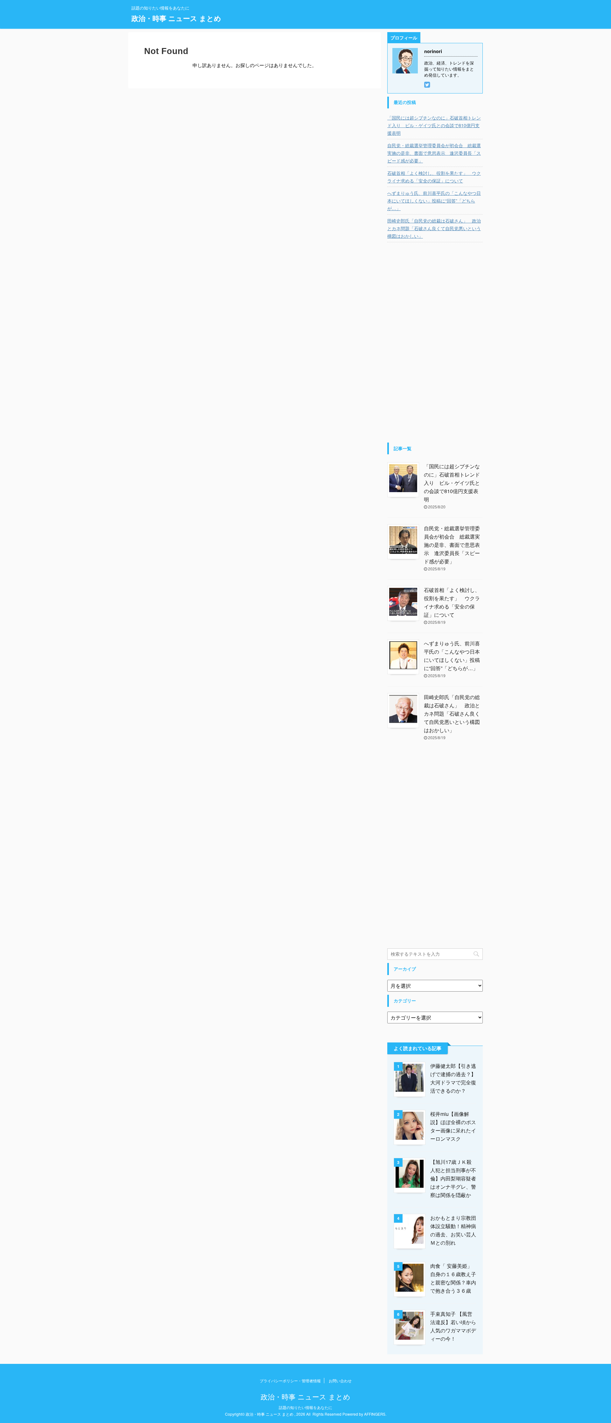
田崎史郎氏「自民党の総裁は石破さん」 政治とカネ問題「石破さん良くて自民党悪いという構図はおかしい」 (434, 228)
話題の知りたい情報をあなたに (305, 1407)
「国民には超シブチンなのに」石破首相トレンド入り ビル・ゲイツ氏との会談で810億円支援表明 (434, 125)
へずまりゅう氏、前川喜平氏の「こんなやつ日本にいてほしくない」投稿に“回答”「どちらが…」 (434, 200)
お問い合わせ (340, 1380)
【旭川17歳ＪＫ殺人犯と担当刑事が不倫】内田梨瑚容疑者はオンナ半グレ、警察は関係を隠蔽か (453, 1178)
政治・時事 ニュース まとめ (176, 18)
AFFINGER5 (374, 1414)
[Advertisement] (435, 344)
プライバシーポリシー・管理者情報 (290, 1380)
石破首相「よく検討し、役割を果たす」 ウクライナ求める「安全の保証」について (434, 177)
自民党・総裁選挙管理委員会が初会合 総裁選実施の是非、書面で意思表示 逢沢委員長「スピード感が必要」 (434, 153)
